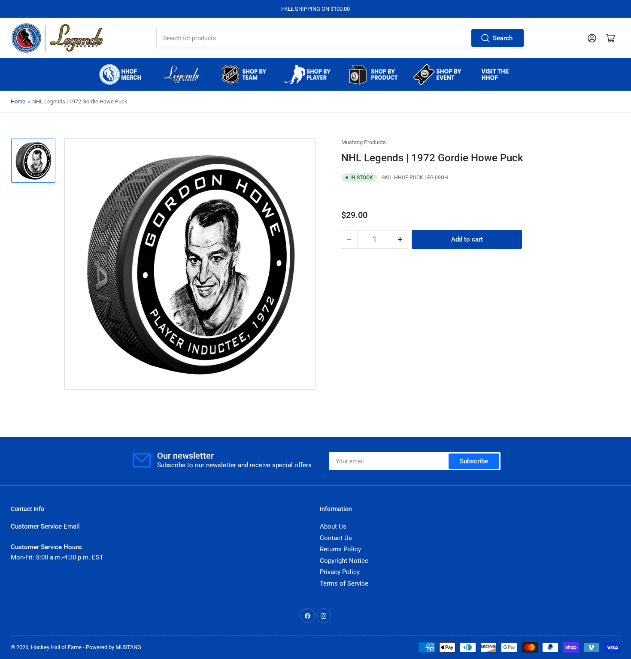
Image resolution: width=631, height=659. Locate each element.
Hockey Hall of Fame (56, 647)
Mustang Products (363, 142)
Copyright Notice (344, 561)
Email (72, 526)
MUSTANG (128, 647)
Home (18, 101)
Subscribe (474, 461)
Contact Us (336, 538)
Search (503, 38)
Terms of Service (344, 583)
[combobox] (340, 38)
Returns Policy (340, 549)
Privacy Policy (340, 572)
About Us (333, 526)
